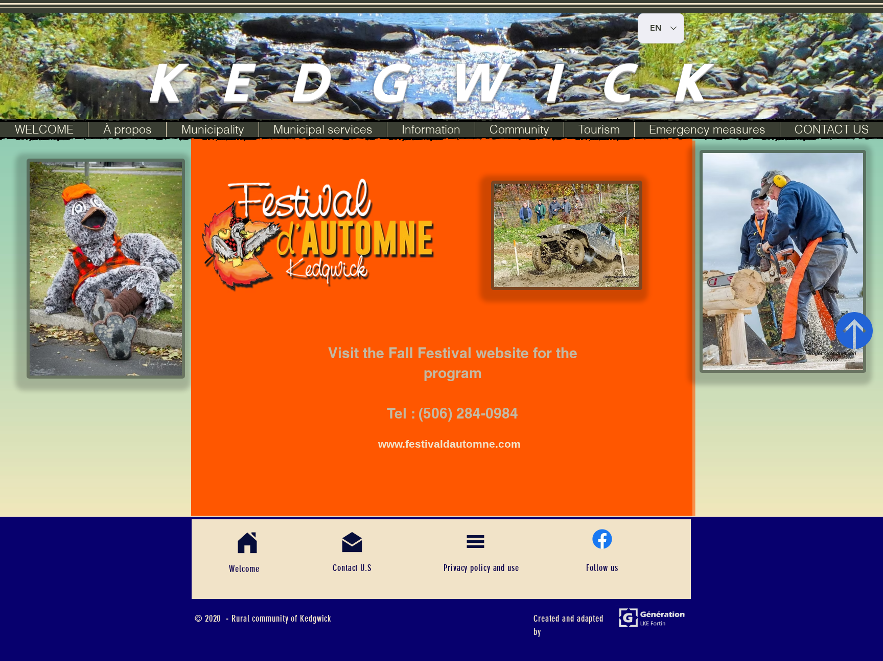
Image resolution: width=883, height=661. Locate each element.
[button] (212, 129)
